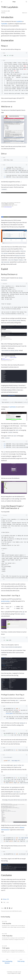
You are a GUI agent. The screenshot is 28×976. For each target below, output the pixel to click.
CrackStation (12, 407)
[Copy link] (11, 908)
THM (8, 899)
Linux (8, 902)
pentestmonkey (5, 601)
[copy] (26, 53)
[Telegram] (9, 908)
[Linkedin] (7, 908)
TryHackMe (4, 23)
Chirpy (12, 973)
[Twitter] (5, 908)
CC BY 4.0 (14, 911)
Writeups (4, 899)
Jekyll (19, 973)
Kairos (3, 12)
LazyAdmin (19, 21)
